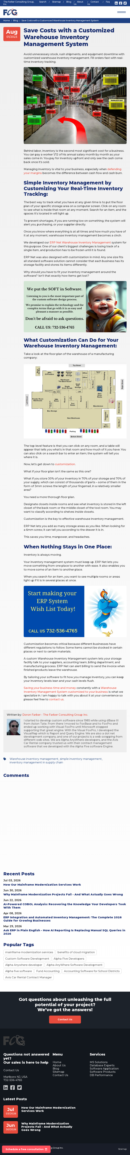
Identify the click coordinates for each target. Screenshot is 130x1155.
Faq (108, 2)
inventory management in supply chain (36, 762)
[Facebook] (120, 3)
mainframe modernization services (29, 952)
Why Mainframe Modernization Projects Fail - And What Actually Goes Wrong (63, 894)
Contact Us (93, 3)
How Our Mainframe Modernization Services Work (42, 884)
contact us (56, 699)
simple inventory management (81, 759)
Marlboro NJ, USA (15, 1076)
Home (57, 1062)
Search (42, 2)
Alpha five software (18, 971)
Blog (68, 2)
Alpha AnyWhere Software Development (74, 965)
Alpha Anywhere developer (23, 965)
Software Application (104, 1068)
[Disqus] (65, 828)
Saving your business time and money (50, 688)
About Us (78, 3)
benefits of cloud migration (76, 952)
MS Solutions (99, 1062)
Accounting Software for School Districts (92, 971)
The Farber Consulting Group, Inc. (18, 3)
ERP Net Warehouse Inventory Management (80, 242)
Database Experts (102, 1065)
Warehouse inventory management (34, 759)
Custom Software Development (27, 958)
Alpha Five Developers (69, 958)
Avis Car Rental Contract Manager (28, 977)
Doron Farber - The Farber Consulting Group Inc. (55, 714)
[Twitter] (125, 3)
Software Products (103, 1071)
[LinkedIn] (116, 3)
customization (65, 464)
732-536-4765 (12, 1080)
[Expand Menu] (121, 12)
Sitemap (56, 2)
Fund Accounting (48, 971)
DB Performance (101, 1075)
